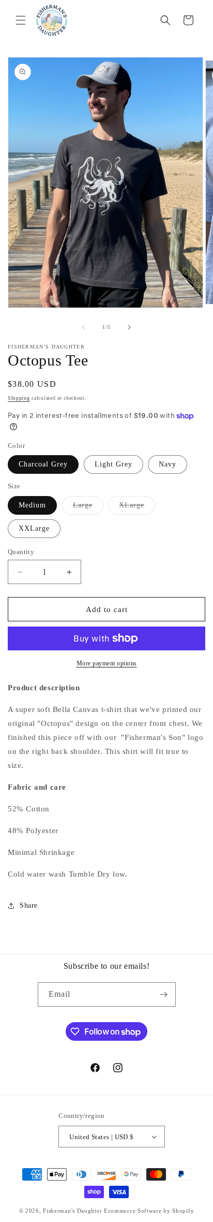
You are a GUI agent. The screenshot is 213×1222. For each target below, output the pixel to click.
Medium (32, 505)
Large (88, 508)
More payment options (107, 663)
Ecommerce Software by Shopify (149, 1211)
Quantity (21, 552)
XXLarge (34, 528)
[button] (20, 20)
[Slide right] (129, 327)
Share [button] (29, 905)
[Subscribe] (164, 994)
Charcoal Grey (43, 464)
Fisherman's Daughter (72, 1211)
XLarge (137, 508)
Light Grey (113, 464)
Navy (167, 464)
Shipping (19, 398)
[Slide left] (83, 327)
